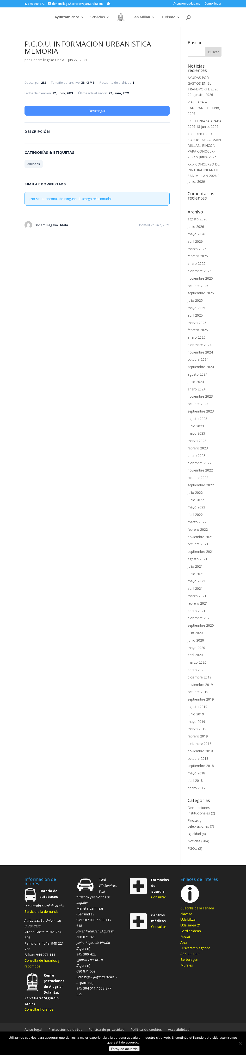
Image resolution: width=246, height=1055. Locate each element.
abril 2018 (195, 780)
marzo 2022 (197, 522)
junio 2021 (196, 574)
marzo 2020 (197, 662)
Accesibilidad (179, 1029)
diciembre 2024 (199, 344)
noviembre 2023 (200, 396)
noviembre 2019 (200, 684)
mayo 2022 (196, 507)
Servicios (97, 17)
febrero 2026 (198, 256)
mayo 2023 (196, 433)
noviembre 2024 (200, 352)
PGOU (192, 848)
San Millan (141, 17)
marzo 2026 (197, 249)
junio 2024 (196, 381)
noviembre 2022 (200, 470)
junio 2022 (196, 500)
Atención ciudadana (186, 4)
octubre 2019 (198, 692)
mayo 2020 (196, 647)
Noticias (194, 841)
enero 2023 (196, 455)
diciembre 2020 (199, 618)
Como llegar (213, 4)
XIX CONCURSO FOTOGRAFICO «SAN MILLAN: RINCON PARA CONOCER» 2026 (204, 145)
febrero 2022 (198, 529)
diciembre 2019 (199, 677)
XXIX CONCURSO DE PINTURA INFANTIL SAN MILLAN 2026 (204, 170)
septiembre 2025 (201, 293)
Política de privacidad (106, 1029)
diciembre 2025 (199, 271)
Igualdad (194, 833)
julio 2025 (195, 300)
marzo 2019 (197, 728)
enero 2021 (196, 610)
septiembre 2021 (201, 551)
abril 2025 (195, 315)
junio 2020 (196, 640)
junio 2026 (196, 226)
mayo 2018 (196, 773)
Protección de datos (65, 1029)
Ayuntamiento (67, 17)
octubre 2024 (198, 359)
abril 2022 (195, 514)
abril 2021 (195, 588)
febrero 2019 (198, 736)
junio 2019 (196, 714)
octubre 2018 (198, 758)
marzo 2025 (197, 322)
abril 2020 (195, 655)
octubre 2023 (198, 403)
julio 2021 (195, 566)
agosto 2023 (197, 418)
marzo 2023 (197, 440)
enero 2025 (196, 337)
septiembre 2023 (201, 411)
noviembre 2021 (200, 537)
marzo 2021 (197, 596)
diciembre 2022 (199, 463)
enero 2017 (196, 788)
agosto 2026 (197, 219)
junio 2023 (196, 426)
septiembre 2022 (201, 485)
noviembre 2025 (200, 278)
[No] (240, 1043)
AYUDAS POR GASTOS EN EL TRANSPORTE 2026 (203, 83)
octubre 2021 (198, 544)
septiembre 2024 (201, 367)
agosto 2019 (197, 706)
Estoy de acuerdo (124, 1049)
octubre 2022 (198, 477)
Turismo (168, 17)
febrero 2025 (198, 330)
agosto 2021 (197, 559)
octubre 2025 (198, 285)
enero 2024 (196, 389)
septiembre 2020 (201, 625)
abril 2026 (195, 241)
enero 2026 (196, 263)
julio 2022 (195, 492)
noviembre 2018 (200, 751)
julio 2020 (195, 633)
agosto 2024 (197, 374)
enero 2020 (196, 669)
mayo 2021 (196, 581)
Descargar (97, 110)
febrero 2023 (198, 448)
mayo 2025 (196, 308)
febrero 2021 (198, 603)
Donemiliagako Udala (47, 60)
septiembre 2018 (201, 765)
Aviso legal (33, 1029)
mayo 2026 (196, 234)
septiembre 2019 (201, 699)
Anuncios (33, 164)
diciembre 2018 (199, 743)
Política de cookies (146, 1029)
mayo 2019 (196, 721)
